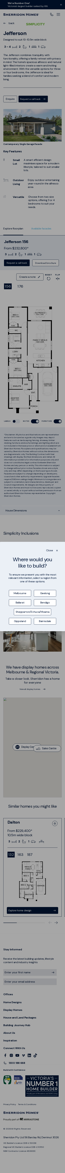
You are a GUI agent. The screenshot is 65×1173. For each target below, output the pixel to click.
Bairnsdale (45, 621)
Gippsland (20, 621)
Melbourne (20, 593)
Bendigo (45, 602)
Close (49, 550)
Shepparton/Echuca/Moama (33, 612)
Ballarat (20, 602)
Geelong (45, 593)
